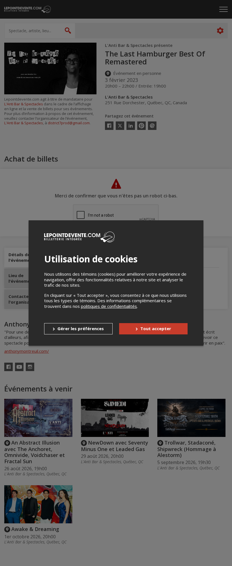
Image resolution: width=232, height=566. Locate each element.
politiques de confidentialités (109, 306)
